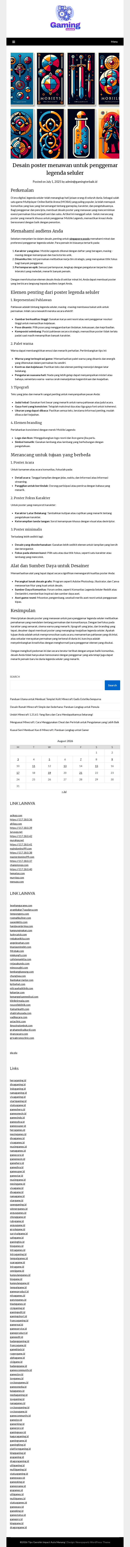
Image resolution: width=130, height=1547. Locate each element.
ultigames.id (17, 1494)
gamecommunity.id (20, 1415)
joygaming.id (17, 1399)
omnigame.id (17, 1270)
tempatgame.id (18, 1287)
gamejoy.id (16, 1419)
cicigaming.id (17, 1308)
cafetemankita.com (20, 959)
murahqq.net (17, 840)
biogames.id (16, 1245)
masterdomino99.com (22, 856)
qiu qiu (13, 1052)
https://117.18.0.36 (21, 819)
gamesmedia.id (18, 1386)
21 (80, 772)
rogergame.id (17, 1353)
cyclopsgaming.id (19, 1407)
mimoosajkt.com (19, 967)
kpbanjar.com (17, 992)
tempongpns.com (19, 913)
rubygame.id (17, 1221)
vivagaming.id (18, 1096)
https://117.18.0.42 (21, 836)
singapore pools (79, 238)
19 (49, 772)
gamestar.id (16, 1175)
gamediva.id (16, 1167)
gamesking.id (17, 1481)
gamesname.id (18, 1486)
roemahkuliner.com (20, 917)
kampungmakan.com (21, 930)
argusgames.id (18, 1212)
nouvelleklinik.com (20, 1004)
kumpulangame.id (19, 1283)
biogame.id (16, 1279)
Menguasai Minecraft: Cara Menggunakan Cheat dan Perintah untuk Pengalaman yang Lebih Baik (64, 722)
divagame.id (16, 1192)
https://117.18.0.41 (21, 844)
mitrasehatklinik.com (21, 988)
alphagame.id (17, 1357)
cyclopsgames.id (19, 1382)
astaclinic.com (18, 1021)
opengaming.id (18, 1204)
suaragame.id (17, 1262)
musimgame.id (18, 1179)
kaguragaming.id (19, 1436)
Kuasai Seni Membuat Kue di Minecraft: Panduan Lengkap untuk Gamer (49, 729)
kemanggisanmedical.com (24, 996)
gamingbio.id (17, 1241)
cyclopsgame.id (18, 1411)
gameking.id (16, 1510)
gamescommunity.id (21, 1370)
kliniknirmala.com (19, 1000)
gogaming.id (17, 1457)
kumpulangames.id (20, 1274)
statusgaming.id (19, 1473)
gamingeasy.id (18, 1432)
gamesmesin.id (18, 1113)
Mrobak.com (17, 950)
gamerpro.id (17, 1427)
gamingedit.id (17, 1312)
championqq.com (19, 864)
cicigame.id (16, 1361)
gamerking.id (17, 1423)
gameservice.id (18, 1328)
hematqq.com (17, 873)
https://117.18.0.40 (21, 869)
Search (15, 676)
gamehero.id (17, 1163)
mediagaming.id (18, 1394)
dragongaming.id (19, 1461)
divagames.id (17, 1138)
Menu (114, 41)
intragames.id (17, 1249)
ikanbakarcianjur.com (21, 979)
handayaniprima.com (21, 926)
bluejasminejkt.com (20, 946)
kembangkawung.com (22, 971)
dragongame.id (18, 1527)
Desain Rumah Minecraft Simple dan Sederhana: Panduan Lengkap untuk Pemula (54, 706)
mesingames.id (18, 1134)
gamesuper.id (17, 1171)
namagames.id (18, 1150)
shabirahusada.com (20, 1013)
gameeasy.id (17, 1506)
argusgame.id (17, 1225)
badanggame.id (18, 1365)
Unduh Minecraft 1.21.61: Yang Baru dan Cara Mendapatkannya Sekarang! (51, 714)
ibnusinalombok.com (21, 1025)
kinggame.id (16, 1523)
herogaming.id (18, 1080)
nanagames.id (17, 1403)
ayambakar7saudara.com (24, 909)
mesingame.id (17, 1183)
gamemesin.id (17, 1158)
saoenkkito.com (18, 922)
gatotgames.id (18, 1299)
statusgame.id (18, 1105)
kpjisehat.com (17, 984)
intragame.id (17, 1266)
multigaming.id (18, 1469)
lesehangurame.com (21, 905)
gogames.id (16, 1490)
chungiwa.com (18, 975)
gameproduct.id (18, 1332)
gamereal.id (16, 1324)
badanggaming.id (19, 1341)
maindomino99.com (21, 848)
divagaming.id (18, 1084)
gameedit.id (16, 1336)
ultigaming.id (17, 1465)
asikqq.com (16, 815)
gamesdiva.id (17, 1121)
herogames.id (17, 1129)
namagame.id (17, 1196)
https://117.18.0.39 (21, 827)
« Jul (64, 791)
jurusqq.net (16, 831)
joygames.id (16, 1378)
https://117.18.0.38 (21, 852)
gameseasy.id (17, 1477)
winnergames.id (18, 1208)
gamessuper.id (18, 1125)
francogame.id (18, 1345)
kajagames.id (17, 1390)
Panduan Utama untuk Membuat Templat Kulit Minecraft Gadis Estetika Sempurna (55, 699)
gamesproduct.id (19, 1291)
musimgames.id (18, 1146)
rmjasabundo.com (19, 963)
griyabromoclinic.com (22, 1037)
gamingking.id (18, 1444)
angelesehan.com (19, 942)
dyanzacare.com (19, 1033)
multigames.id (17, 1498)
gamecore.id (17, 1154)
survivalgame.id (19, 1233)
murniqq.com (17, 877)
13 (65, 765)
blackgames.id (18, 1303)
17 (17, 772)
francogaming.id (19, 1320)
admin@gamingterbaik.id (81, 181)
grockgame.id (17, 1229)
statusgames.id (18, 1502)
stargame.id (16, 1200)
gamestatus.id (18, 1514)
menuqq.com (17, 881)
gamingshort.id (18, 1316)
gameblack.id (17, 1349)
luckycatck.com (18, 934)
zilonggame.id (18, 1216)
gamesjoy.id (16, 1374)
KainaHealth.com (19, 1009)
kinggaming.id (18, 1452)
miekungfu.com (18, 955)
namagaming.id (18, 1092)
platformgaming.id (20, 1448)
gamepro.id (16, 1519)
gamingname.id (18, 1440)
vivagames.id (17, 1142)
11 (33, 765)
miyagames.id (17, 1295)
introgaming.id (18, 1254)
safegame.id (17, 1237)
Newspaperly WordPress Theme (93, 1542)
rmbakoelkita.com (20, 938)
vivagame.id (16, 1188)
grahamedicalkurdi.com (23, 1029)
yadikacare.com (18, 1017)
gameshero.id (17, 1109)
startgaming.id (18, 1101)
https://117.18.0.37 (21, 860)
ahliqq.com (16, 823)
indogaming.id (18, 1088)
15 (96, 765)
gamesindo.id (17, 1117)
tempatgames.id (19, 1258)
